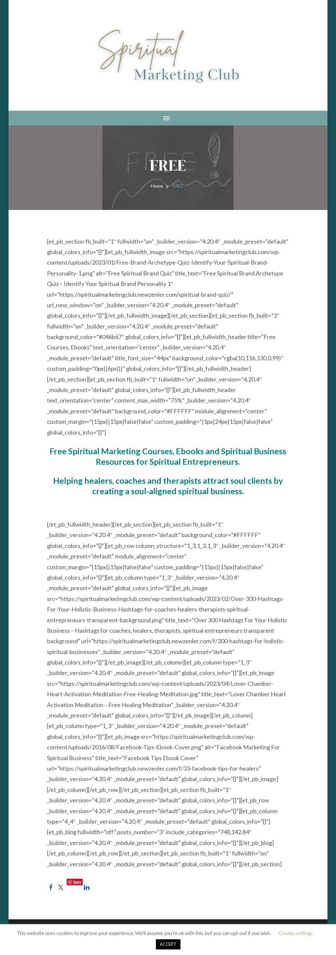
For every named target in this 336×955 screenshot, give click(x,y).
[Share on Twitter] (61, 887)
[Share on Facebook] (51, 887)
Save (77, 881)
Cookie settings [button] (296, 933)
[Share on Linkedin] (87, 887)
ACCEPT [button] (168, 944)
